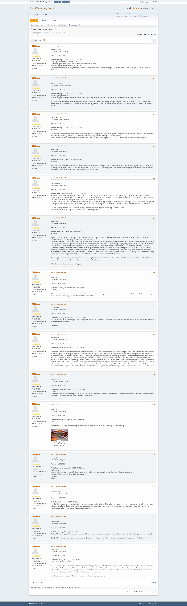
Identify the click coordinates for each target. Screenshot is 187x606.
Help (140, 604)
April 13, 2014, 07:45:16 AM (58, 114)
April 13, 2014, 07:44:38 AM (58, 46)
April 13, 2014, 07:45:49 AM (58, 178)
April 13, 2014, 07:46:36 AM (58, 304)
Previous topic (142, 34)
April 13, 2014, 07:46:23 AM (58, 272)
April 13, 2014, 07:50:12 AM (58, 546)
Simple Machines (43, 603)
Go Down (34, 40)
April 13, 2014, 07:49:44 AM (58, 486)
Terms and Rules (147, 604)
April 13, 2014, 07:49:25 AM (58, 454)
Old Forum (36, 46)
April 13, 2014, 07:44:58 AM (58, 78)
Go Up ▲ (155, 604)
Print (154, 40)
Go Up (32, 583)
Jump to (128, 591)
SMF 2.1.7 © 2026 (33, 603)
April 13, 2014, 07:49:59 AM (58, 516)
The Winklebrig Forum (42, 8)
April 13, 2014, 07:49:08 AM (59, 404)
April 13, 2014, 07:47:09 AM (58, 374)
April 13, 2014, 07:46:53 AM (58, 334)
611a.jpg (58, 442)
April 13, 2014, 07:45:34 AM (58, 146)
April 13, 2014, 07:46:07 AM (58, 218)
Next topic (152, 34)
